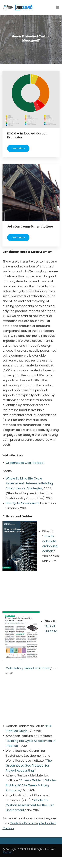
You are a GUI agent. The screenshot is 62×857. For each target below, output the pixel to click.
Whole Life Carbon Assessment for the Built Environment (30, 805)
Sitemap (7, 852)
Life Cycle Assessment (22, 503)
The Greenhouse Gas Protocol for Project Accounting (29, 765)
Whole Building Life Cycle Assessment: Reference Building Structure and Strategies (29, 483)
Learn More (18, 148)
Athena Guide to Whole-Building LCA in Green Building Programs (31, 785)
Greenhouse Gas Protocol (25, 463)
